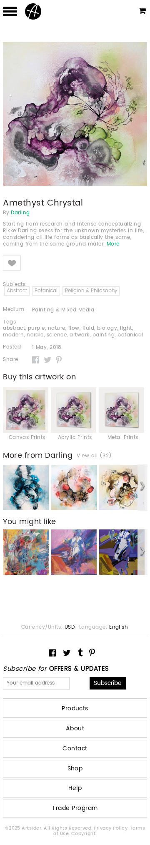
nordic (35, 335)
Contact (74, 748)
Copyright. (84, 833)
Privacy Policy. (112, 828)
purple (36, 328)
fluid (88, 328)
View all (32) (94, 456)
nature (56, 328)
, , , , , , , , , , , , (73, 332)
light (126, 328)
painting (103, 335)
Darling (20, 213)
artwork (79, 335)
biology (107, 328)
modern (13, 335)
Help (75, 788)
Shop (75, 768)
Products (75, 708)
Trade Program (75, 808)
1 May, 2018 (47, 347)
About (75, 728)
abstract (14, 328)
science (57, 335)
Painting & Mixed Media (63, 310)
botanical (130, 335)
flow (74, 328)
